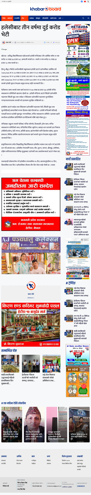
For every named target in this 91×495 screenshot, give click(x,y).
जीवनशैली (45, 18)
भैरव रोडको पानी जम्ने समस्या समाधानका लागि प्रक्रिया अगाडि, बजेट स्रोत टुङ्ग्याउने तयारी (34, 436)
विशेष (3, 18)
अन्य (60, 18)
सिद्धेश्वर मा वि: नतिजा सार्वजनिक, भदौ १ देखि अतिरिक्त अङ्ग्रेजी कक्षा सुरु (10, 436)
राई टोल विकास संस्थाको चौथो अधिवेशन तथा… (49, 377)
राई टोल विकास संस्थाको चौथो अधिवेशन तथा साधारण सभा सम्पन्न (81, 198)
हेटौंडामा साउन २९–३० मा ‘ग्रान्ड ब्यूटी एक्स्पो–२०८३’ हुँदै (79, 437)
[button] (83, 18)
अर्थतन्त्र (32, 18)
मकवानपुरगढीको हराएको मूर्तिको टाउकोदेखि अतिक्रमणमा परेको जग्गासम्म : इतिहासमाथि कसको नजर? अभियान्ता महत (81, 227)
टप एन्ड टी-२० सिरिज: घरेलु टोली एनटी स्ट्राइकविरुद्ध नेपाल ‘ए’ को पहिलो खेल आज (81, 211)
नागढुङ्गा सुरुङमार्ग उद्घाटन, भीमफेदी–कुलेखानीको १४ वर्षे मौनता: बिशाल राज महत (56, 436)
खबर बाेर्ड (8, 42)
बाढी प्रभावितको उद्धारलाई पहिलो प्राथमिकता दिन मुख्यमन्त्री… (7, 379)
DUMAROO (81, 486)
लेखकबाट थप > (30, 298)
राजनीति (16, 18)
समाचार (10, 18)
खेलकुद (38, 18)
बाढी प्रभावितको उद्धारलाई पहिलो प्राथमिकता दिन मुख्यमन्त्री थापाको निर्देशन (80, 169)
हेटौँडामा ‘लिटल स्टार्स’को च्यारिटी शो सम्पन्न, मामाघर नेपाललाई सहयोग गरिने (81, 184)
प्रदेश (23, 18)
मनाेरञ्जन (53, 18)
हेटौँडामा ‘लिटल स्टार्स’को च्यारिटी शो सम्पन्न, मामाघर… (30, 377)
